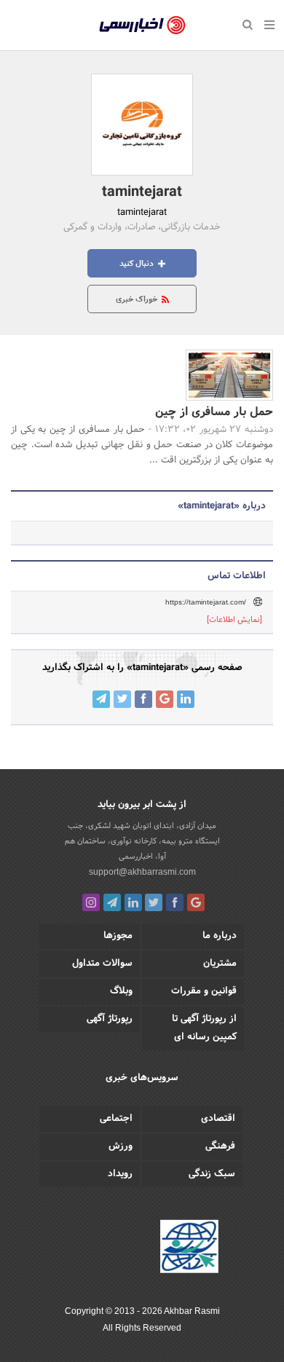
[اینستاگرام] (91, 902)
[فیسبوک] (175, 902)
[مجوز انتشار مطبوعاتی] (189, 1248)
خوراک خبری (137, 299)
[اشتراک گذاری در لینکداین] (185, 699)
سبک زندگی (212, 1174)
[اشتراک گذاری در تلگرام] (101, 699)
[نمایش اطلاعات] (234, 619)
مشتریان (220, 964)
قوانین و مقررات (204, 991)
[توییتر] (153, 902)
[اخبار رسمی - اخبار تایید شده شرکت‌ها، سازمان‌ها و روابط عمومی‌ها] (142, 25)
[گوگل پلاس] (196, 902)
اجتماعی (116, 1119)
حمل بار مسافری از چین (214, 412)
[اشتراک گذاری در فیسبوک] (143, 699)
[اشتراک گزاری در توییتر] (122, 699)
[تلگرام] (112, 902)
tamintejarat (142, 192)
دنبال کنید (137, 263)
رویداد (120, 1174)
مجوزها (118, 936)
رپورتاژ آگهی (110, 1019)
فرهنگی (220, 1146)
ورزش (121, 1146)
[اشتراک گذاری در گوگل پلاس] (164, 699)
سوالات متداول (102, 964)
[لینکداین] (133, 902)
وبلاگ (121, 991)
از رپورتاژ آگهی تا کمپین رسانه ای (204, 1028)
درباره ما (219, 936)
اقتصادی (218, 1119)
